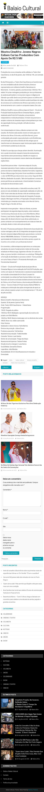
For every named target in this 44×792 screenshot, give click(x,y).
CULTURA (5, 62)
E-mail (5, 518)
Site (4, 526)
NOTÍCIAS (6, 629)
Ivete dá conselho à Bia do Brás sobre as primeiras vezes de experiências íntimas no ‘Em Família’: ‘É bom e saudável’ (22, 572)
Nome (5, 510)
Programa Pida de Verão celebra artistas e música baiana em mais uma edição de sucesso (38, 367)
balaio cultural (20, 360)
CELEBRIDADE (7, 614)
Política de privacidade (10, 783)
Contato (5, 775)
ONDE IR (5, 633)
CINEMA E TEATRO (9, 618)
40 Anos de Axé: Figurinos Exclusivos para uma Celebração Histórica (21, 405)
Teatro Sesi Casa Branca (18, 363)
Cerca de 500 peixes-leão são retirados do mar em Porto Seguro (21, 578)
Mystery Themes (33, 790)
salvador (5, 363)
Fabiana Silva (23, 65)
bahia (10, 360)
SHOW (5, 641)
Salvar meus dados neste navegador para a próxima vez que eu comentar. (8, 543)
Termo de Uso (7, 779)
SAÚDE (5, 637)
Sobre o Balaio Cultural (10, 771)
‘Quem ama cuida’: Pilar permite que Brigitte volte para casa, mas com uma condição (22, 585)
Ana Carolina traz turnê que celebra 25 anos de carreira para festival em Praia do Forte (22, 591)
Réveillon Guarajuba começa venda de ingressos (17, 435)
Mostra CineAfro (32, 360)
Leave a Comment (8, 68)
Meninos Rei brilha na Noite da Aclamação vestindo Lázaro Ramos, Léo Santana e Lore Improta (7, 367)
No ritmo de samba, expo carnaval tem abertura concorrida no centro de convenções (21, 466)
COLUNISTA (7, 622)
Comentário (7, 490)
